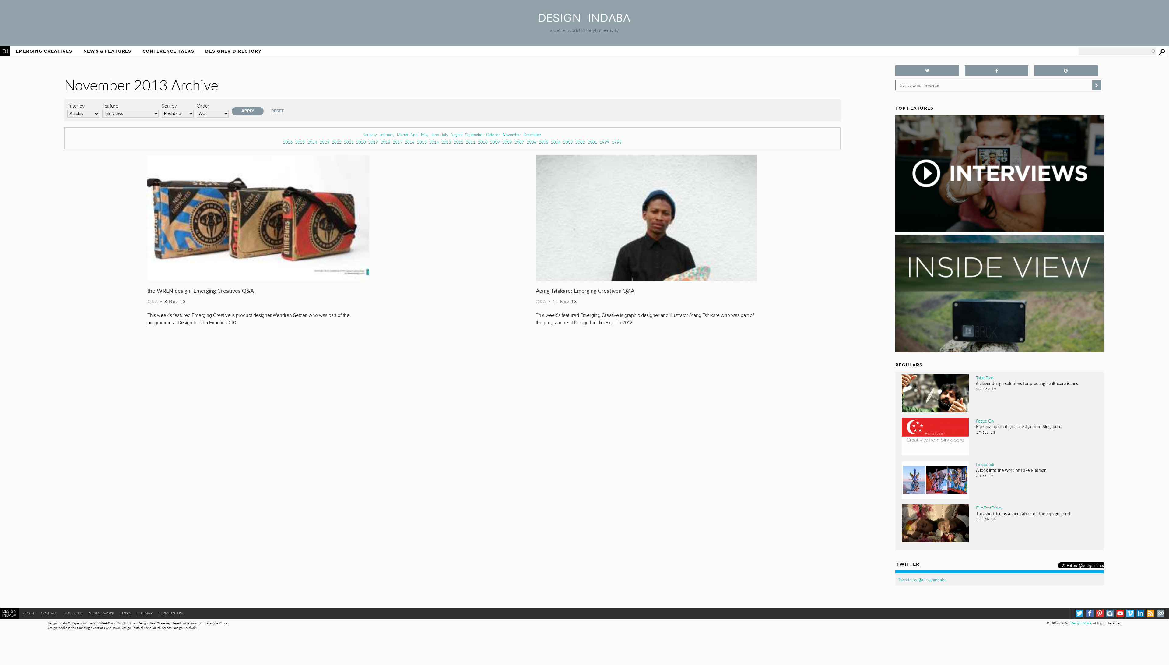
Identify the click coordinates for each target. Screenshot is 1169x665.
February (387, 134)
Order (203, 105)
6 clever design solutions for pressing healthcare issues (1027, 383)
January (370, 134)
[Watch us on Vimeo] (1130, 613)
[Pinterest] (1100, 613)
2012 (458, 142)
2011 (471, 142)
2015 (422, 142)
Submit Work (101, 613)
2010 (483, 142)
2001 (592, 142)
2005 (544, 142)
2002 (580, 142)
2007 (519, 142)
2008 (507, 142)
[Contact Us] (1160, 613)
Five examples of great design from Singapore (1018, 426)
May (425, 134)
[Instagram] (1110, 613)
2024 (312, 142)
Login (126, 613)
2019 (373, 142)
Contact (49, 613)
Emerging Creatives (44, 51)
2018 (385, 142)
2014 (434, 142)
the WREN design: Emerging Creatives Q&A (200, 290)
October (493, 134)
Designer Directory (233, 51)
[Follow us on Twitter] (927, 70)
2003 (568, 142)
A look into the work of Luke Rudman (1011, 470)
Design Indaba (1081, 623)
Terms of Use (171, 613)
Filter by (76, 105)
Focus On (985, 421)
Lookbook (985, 464)
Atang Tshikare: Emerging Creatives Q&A (585, 290)
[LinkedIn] (1140, 613)
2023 (324, 142)
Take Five (984, 377)
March (402, 134)
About (28, 613)
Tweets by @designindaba (922, 579)
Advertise (73, 613)
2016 (410, 142)
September (474, 134)
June (435, 134)
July (444, 134)
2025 (300, 142)
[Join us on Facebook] (996, 70)
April (414, 134)
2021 (349, 142)
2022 (337, 142)
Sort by (169, 105)
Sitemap (145, 613)
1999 (604, 142)
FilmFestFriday (989, 507)
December (532, 134)
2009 (495, 142)
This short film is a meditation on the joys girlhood (1023, 513)
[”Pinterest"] (1066, 70)
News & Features (107, 51)
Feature (110, 105)
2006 (531, 142)
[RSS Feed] (1150, 613)
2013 (446, 142)
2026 (288, 142)
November (512, 134)
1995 (617, 142)
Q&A (152, 301)
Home (5, 51)
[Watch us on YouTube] (1120, 613)
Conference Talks (168, 51)
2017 (397, 142)
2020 (361, 142)
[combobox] (1117, 51)
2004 (556, 142)
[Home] (584, 19)
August (457, 134)
